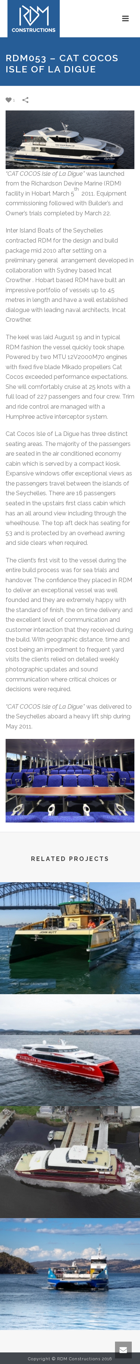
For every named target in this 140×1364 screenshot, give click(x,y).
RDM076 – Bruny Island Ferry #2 (70, 1310)
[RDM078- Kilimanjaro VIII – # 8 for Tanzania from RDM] (70, 1025)
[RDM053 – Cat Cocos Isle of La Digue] (70, 139)
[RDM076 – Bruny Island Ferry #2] (70, 1249)
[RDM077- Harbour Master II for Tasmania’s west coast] (70, 1137)
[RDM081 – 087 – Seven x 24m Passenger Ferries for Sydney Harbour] (70, 913)
